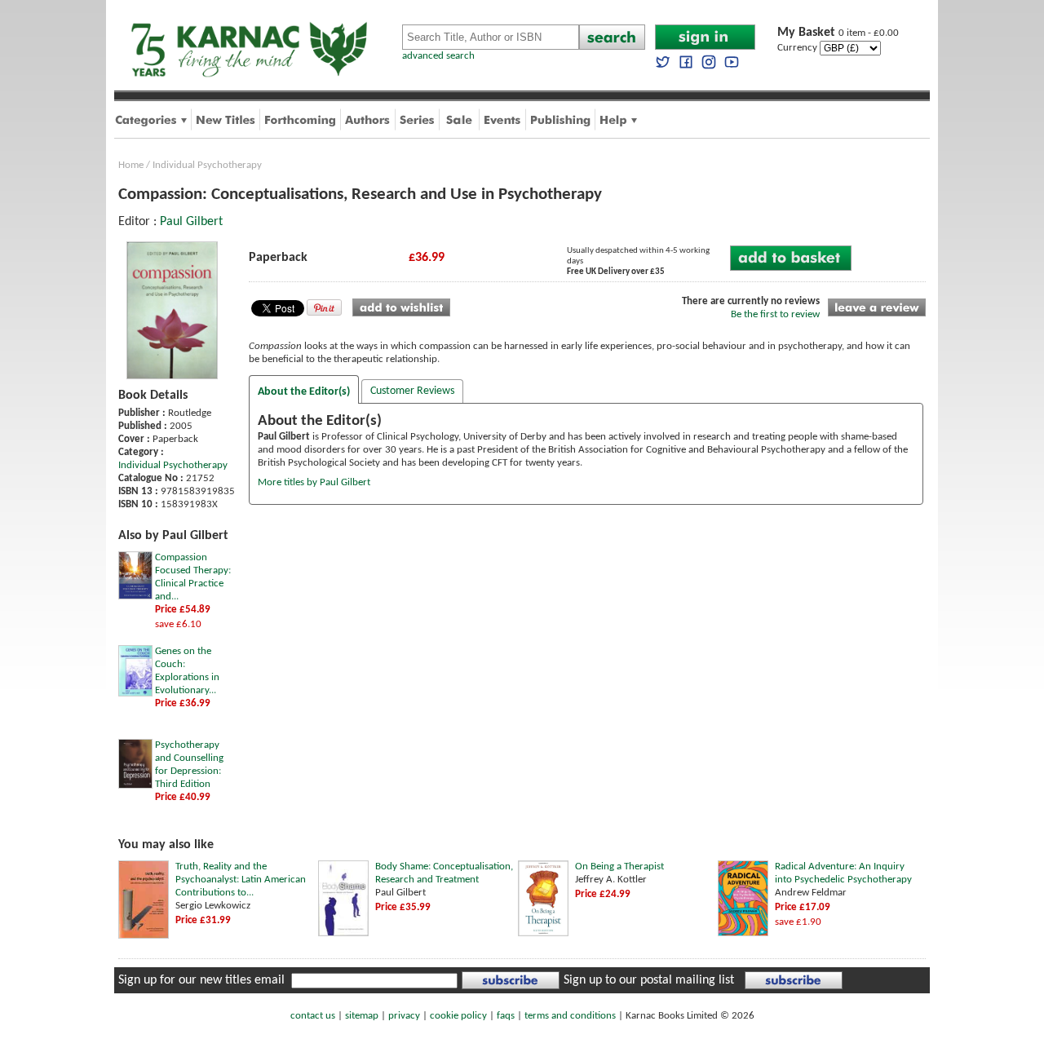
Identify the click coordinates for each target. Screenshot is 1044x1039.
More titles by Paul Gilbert (314, 482)
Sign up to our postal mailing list (649, 980)
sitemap (361, 1015)
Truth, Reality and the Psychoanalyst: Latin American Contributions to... (240, 879)
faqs (506, 1015)
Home (131, 165)
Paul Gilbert (191, 221)
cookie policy (458, 1015)
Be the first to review (775, 314)
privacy (404, 1015)
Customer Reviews (412, 391)
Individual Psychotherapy (207, 165)
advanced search (438, 56)
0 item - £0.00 (838, 33)
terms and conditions (570, 1015)
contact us (312, 1015)
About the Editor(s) (304, 392)
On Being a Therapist (619, 866)
